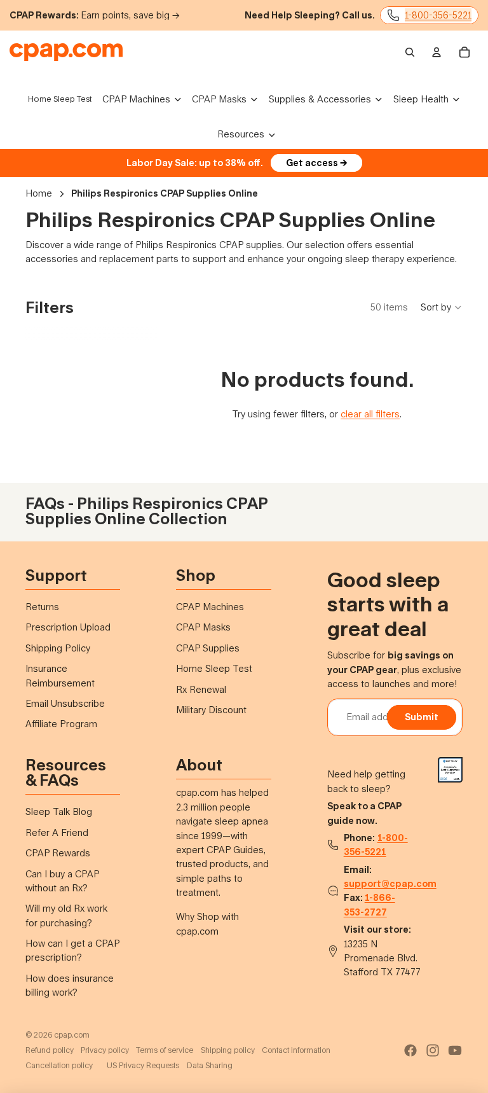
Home (38, 193)
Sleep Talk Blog (58, 811)
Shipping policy (228, 1050)
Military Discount (211, 709)
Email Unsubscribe (65, 703)
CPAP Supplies (208, 648)
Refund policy (49, 1050)
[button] (442, 307)
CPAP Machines (210, 606)
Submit (421, 716)
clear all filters (370, 413)
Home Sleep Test (214, 668)
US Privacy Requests (143, 1065)
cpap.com (72, 1035)
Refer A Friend (56, 832)
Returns (42, 606)
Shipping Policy (57, 648)
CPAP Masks (203, 627)
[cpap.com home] (66, 52)
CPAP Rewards (57, 852)
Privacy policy (105, 1050)
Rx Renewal (201, 689)
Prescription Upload (68, 627)
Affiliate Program (61, 723)
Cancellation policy (59, 1065)
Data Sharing (210, 1065)
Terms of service (164, 1050)
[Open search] (410, 52)
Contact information (296, 1050)
